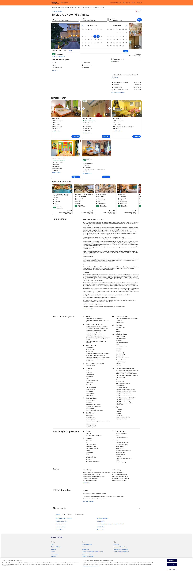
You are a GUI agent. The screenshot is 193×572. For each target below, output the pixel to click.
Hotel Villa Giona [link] (101, 526)
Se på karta (115, 77)
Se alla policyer (86, 482)
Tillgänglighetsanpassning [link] (87, 556)
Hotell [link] (58, 7)
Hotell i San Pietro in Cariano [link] (75, 7)
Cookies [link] (84, 546)
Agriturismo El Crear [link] (61, 526)
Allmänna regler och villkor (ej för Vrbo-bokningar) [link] (92, 551)
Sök (139, 19)
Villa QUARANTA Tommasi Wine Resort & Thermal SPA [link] (110, 524)
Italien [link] (62, 7)
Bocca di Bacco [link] (59, 529)
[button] (85, 32)
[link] (138, 11)
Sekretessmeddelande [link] (87, 544)
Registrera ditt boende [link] (56, 546)
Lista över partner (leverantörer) (91, 566)
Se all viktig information (88, 501)
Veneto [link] (66, 7)
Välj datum (76, 136)
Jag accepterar (172, 560)
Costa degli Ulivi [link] (101, 521)
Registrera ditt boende (115, 2)
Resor (133, 2)
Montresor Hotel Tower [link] (102, 518)
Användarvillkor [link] (85, 549)
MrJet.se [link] (54, 7)
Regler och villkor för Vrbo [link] (87, 554)
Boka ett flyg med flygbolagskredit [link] (121, 549)
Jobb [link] (52, 544)
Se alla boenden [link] (58, 11)
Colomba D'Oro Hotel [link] (61, 524)
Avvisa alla (172, 564)
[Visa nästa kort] (141, 199)
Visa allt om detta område (117, 92)
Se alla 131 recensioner (57, 56)
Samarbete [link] (53, 549)
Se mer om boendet (88, 308)
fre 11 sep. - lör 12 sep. (89, 20)
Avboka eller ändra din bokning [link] (120, 546)
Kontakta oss (126, 2)
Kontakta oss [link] (116, 544)
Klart (125, 51)
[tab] (58, 514)
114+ (138, 46)
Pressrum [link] (53, 551)
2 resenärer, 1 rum (117, 20)
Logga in (139, 2)
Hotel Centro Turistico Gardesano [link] (64, 518)
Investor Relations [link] (55, 554)
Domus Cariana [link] (100, 529)
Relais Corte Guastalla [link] (61, 521)
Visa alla (54, 70)
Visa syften (172, 569)
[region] (96, 565)
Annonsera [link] (53, 556)
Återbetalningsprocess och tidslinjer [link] (121, 551)
